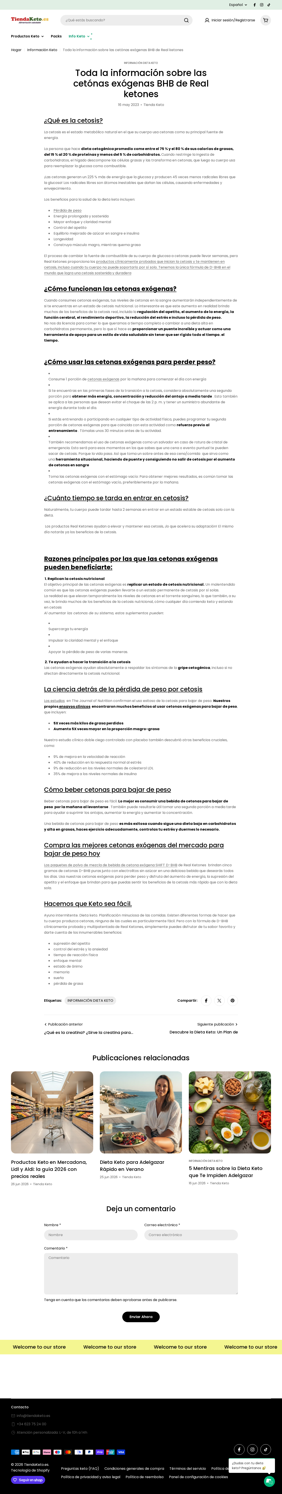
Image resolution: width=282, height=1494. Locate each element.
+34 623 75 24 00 (31, 1424)
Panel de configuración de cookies (198, 1476)
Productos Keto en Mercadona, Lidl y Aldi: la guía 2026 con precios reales (49, 1169)
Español (236, 5)
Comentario (56, 1248)
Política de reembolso (145, 1476)
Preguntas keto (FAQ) (80, 1468)
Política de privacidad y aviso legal (90, 1476)
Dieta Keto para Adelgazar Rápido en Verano (132, 1166)
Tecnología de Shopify (30, 1470)
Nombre (52, 1224)
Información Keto (42, 49)
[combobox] (126, 20)
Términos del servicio (187, 1468)
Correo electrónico (162, 1224)
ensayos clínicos (74, 706)
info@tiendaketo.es (33, 1415)
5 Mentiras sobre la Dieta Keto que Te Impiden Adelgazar (225, 1172)
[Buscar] (186, 20)
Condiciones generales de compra (134, 1468)
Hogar (16, 49)
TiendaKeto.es (36, 1464)
